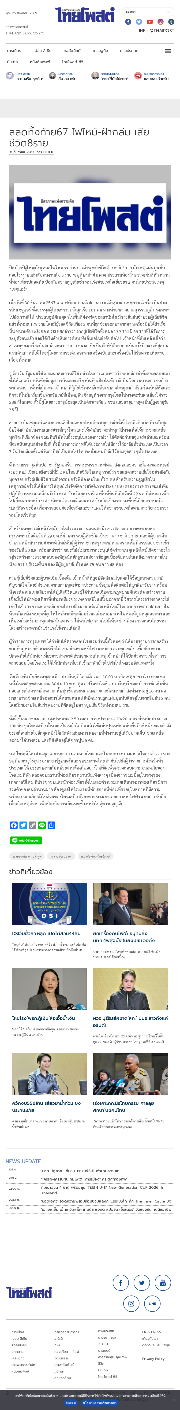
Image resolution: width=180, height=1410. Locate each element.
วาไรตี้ (58, 1338)
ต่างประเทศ (129, 51)
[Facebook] (128, 22)
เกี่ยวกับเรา (150, 1338)
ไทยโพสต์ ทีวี (72, 62)
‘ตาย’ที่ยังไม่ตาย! (114, 79)
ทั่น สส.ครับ (67, 79)
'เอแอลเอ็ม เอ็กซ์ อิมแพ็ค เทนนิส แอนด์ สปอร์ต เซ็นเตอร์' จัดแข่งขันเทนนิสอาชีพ (106, 1209)
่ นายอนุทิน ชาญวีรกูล (26, 856)
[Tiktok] (171, 22)
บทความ (17, 1351)
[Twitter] (139, 22)
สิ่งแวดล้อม (62, 1378)
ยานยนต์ (104, 1350)
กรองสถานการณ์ (66, 1332)
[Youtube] (149, 22)
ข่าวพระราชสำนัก (23, 1364)
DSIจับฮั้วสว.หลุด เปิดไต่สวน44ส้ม (46, 933)
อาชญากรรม (107, 1337)
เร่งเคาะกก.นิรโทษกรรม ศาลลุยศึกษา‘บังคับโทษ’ (123, 1107)
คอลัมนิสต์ (72, 51)
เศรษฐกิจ (100, 51)
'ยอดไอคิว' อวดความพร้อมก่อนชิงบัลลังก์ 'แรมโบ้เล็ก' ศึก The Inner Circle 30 (106, 1201)
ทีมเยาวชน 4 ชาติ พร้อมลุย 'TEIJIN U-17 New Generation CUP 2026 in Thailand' (103, 1190)
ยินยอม (71, 1403)
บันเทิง (12, 62)
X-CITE (103, 1344)
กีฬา (57, 1345)
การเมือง (14, 51)
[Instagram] (160, 22)
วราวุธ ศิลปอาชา (61, 856)
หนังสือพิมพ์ (40, 62)
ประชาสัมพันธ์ (64, 1364)
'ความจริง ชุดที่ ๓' (30, 79)
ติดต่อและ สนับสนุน (156, 1345)
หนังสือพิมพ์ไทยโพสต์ (95, 856)
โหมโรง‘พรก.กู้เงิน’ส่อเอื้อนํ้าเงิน (43, 1018)
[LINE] (152, 1303)
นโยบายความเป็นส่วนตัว (100, 1403)
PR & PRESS (151, 1332)
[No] (174, 1400)
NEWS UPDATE (23, 1161)
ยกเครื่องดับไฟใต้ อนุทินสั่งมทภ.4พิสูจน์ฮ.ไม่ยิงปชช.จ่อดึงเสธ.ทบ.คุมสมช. (124, 940)
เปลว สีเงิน (43, 51)
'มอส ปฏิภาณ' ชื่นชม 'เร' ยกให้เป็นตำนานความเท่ (80, 1171)
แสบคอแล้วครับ (156, 79)
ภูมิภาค (59, 1371)
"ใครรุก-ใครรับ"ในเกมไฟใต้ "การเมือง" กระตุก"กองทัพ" (84, 1179)
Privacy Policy (153, 1358)
